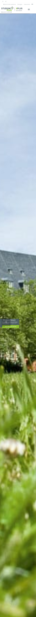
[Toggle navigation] (29, 9)
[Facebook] (2, 1)
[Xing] (5, 1)
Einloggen (19, 4)
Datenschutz (27, 4)
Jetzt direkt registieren (10, 4)
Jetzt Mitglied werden (10, 326)
